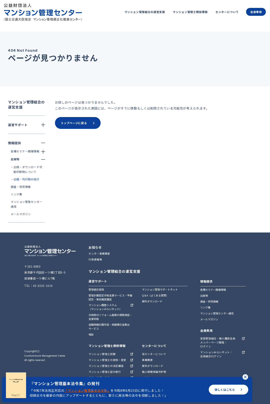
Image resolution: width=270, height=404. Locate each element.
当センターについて (154, 354)
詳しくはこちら (225, 390)
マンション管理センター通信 (217, 313)
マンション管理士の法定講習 (106, 366)
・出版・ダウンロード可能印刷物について (26, 169)
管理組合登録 (96, 289)
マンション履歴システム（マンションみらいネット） (105, 307)
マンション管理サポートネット (160, 289)
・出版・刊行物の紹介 (25, 179)
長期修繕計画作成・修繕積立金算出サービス (109, 326)
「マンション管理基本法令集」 (87, 390)
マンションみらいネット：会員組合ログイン (216, 354)
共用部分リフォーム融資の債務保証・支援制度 (110, 317)
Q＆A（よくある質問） (155, 295)
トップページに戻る (74, 123)
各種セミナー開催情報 (213, 290)
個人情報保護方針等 (154, 372)
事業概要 (147, 360)
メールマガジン (21, 214)
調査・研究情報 (21, 187)
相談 (91, 334)
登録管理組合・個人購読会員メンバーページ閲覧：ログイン (217, 342)
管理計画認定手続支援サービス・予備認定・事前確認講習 (110, 297)
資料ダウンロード (152, 301)
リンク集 (16, 194)
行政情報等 (95, 259)
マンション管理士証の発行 (105, 372)
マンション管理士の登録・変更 (107, 360)
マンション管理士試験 (102, 354)
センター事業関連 (99, 253)
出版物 (204, 295)
